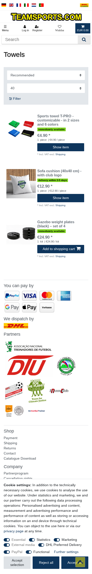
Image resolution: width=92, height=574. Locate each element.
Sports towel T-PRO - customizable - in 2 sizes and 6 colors (58, 120)
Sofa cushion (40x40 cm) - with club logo (59, 173)
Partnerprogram (16, 473)
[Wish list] (59, 28)
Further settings (66, 552)
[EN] (11, 5)
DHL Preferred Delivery (64, 545)
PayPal (17, 552)
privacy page (14, 531)
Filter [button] (17, 99)
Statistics (43, 540)
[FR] (19, 5)
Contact (10, 453)
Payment (10, 438)
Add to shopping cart (59, 249)
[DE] (4, 5)
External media (23, 545)
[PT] (41, 5)
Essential (19, 540)
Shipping (60, 154)
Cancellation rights (18, 478)
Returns (10, 448)
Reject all (46, 562)
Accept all (74, 562)
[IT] (26, 5)
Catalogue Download (20, 458)
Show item (61, 147)
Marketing (69, 540)
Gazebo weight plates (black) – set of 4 (55, 224)
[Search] (84, 39)
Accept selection (17, 562)
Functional (41, 552)
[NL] (34, 5)
